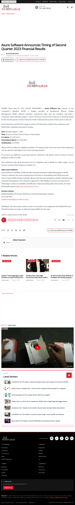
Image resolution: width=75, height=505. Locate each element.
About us (38, 1)
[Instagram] (62, 438)
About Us (41, 467)
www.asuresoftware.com (28, 186)
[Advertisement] (37, 28)
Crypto (3, 472)
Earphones (42, 448)
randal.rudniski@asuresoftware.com (15, 199)
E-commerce (5, 453)
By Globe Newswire (12, 54)
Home (3, 13)
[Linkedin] (72, 438)
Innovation (4, 450)
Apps (2, 456)
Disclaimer (45, 1)
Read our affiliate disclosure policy (59, 497)
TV (39, 459)
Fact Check (4, 470)
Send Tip (7, 487)
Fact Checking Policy (21, 502)
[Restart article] (55, 220)
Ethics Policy (53, 1)
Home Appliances (6, 459)
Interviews (4, 448)
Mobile (41, 453)
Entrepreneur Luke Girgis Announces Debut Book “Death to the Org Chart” (37, 276)
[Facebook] (8, 230)
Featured (4, 475)
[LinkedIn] (16, 230)
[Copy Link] (24, 230)
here (34, 165)
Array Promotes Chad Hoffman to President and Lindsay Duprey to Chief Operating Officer (62, 276)
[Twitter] (57, 438)
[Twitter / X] (12, 230)
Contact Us (71, 1)
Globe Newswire (19, 240)
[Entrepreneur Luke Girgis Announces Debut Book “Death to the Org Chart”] (37, 265)
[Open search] (68, 7)
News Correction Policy (7, 502)
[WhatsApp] (20, 230)
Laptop (41, 450)
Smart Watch (42, 456)
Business (4, 467)
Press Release (10, 13)
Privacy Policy (62, 1)
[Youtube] (67, 438)
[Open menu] (72, 7)
